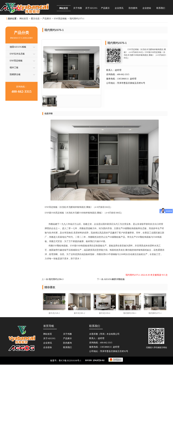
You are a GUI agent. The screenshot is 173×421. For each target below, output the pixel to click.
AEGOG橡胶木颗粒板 (114, 335)
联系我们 (160, 8)
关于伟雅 (77, 8)
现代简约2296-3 (56, 335)
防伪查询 (133, 8)
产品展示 (105, 8)
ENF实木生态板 (17, 110)
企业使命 (146, 8)
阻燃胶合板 (15, 131)
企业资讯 (119, 8)
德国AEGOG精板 (18, 103)
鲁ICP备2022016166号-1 (70, 417)
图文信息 (35, 75)
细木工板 (14, 124)
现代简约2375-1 (77, 75)
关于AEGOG (91, 8)
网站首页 (63, 8)
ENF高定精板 (60, 75)
